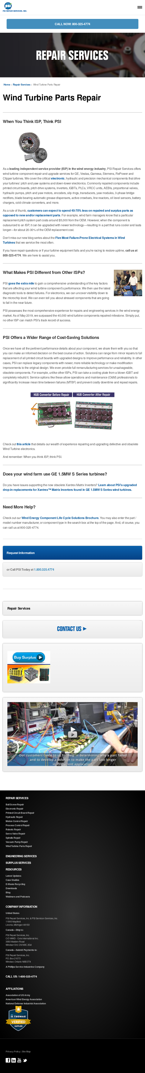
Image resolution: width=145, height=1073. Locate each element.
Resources (14, 869)
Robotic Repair (13, 829)
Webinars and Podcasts (18, 896)
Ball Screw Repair (15, 804)
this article (24, 444)
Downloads (11, 888)
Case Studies (12, 880)
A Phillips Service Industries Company (25, 966)
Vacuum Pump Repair (17, 842)
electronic (58, 178)
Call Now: (72, 24)
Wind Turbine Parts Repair (19, 846)
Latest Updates (13, 875)
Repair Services (18, 608)
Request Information (21, 553)
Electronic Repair (14, 808)
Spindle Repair (13, 837)
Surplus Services (18, 863)
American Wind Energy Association (24, 999)
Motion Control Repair (17, 821)
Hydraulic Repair (14, 817)
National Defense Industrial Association (26, 1003)
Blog (8, 892)
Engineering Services (21, 856)
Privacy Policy (13, 1051)
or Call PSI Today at (30, 569)
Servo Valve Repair (15, 833)
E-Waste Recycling (15, 884)
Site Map (26, 1051)
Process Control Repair (18, 825)
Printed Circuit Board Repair (20, 812)
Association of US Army (18, 995)
